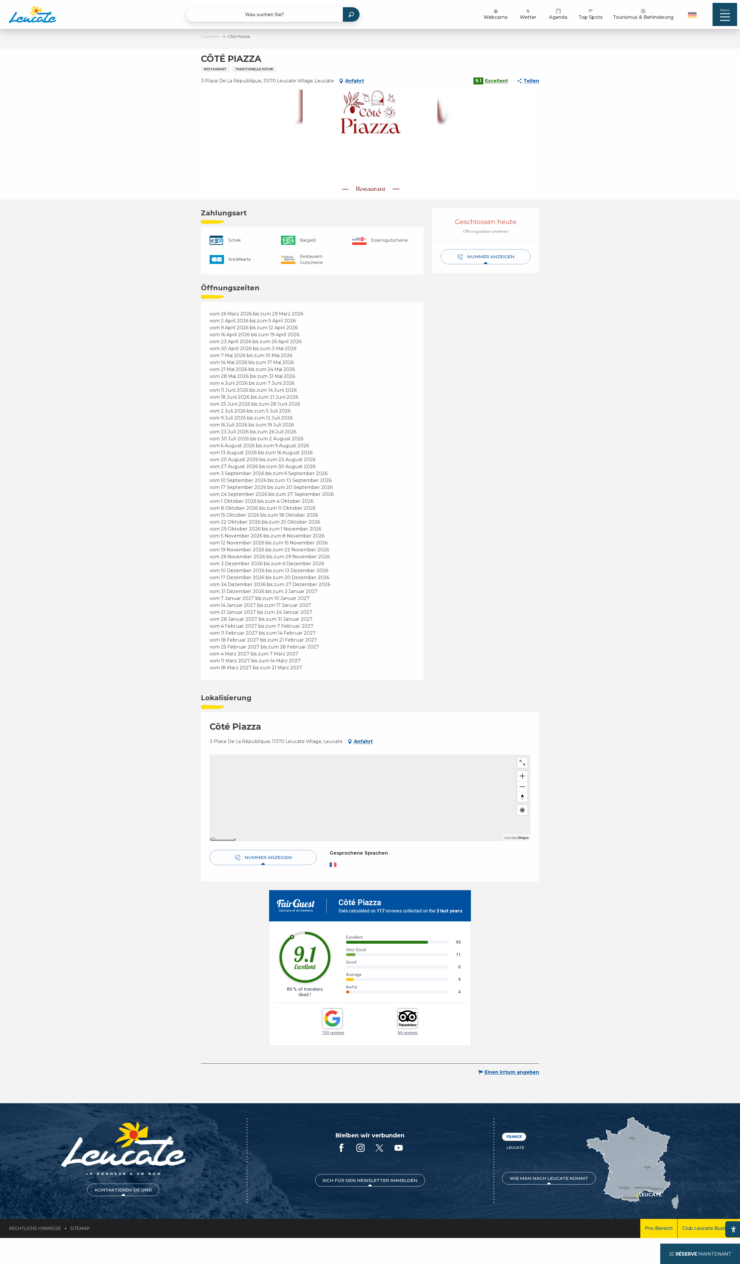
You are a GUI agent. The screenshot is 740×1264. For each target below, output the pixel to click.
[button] (693, 14)
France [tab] (514, 1136)
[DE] (692, 15)
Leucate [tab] (515, 1147)
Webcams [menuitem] (496, 17)
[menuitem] (32, 14)
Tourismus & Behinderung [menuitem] (643, 17)
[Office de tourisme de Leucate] (123, 1148)
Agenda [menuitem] (558, 17)
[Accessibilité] (733, 1229)
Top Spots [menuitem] (590, 17)
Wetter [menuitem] (528, 17)
